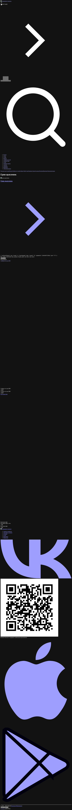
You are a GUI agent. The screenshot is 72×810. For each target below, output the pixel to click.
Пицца (10, 171)
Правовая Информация (16, 805)
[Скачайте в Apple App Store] (36, 726)
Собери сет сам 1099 (5, 260)
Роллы (2, 171)
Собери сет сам (16, 171)
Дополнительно (51, 171)
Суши (7, 171)
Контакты (5, 536)
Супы (27, 171)
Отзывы (5, 534)
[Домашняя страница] (6, 1)
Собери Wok (23, 171)
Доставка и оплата (7, 532)
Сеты (5, 171)
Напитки (45, 171)
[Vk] (36, 578)
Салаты (37, 171)
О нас (4, 535)
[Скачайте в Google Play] (36, 803)
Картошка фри (4, 394)
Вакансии (5, 537)
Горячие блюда (31, 171)
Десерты (41, 171)
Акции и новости (7, 531)
